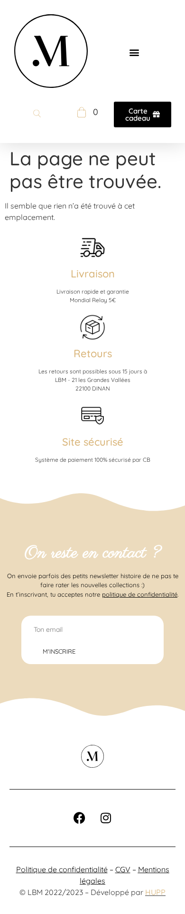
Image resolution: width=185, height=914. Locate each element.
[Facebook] (80, 818)
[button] (134, 52)
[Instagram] (106, 818)
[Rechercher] (37, 114)
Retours (93, 353)
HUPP (155, 892)
